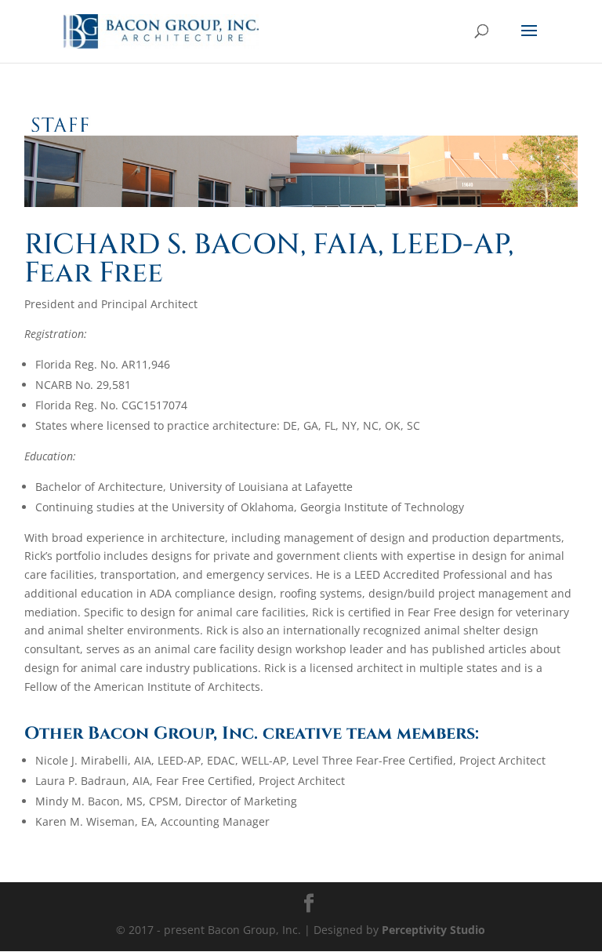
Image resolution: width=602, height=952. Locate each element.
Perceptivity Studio (433, 929)
